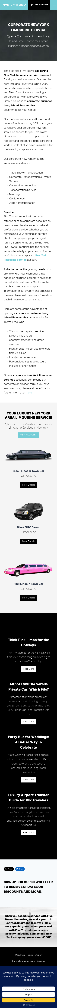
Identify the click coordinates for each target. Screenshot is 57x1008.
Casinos (41, 961)
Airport (38, 955)
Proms (30, 955)
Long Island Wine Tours (23, 961)
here (29, 392)
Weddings (20, 955)
